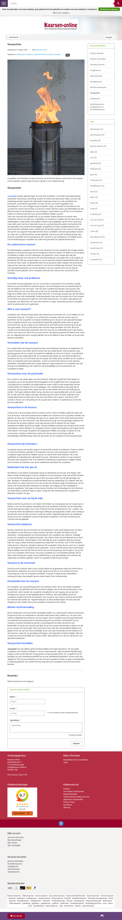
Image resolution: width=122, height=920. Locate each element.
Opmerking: (15, 720)
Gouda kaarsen (93, 896)
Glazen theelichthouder (75, 896)
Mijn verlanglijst (14, 845)
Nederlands (14, 37)
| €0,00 (17, 916)
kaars (93, 192)
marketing (95, 214)
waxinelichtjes (88, 906)
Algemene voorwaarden (73, 799)
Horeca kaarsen (107, 896)
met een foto (96, 220)
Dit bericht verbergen (109, 9)
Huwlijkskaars (97, 186)
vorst (44, 54)
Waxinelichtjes (96, 76)
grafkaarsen (46, 903)
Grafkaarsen (95, 99)
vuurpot (49, 54)
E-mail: (13, 709)
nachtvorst (38, 54)
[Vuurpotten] (46, 118)
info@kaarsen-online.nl (16, 767)
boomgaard (21, 54)
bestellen (95, 141)
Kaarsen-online (41, 50)
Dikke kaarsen (28, 896)
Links (65, 762)
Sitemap (66, 807)
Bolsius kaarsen (97, 53)
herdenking (96, 180)
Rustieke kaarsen (97, 65)
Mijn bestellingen (15, 840)
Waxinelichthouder (93, 901)
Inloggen (108, 37)
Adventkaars (96, 129)
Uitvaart (69, 901)
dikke (93, 152)
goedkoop (95, 163)
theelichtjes (96, 248)
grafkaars (35, 903)
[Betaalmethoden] (22, 888)
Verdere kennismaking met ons (76, 797)
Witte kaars (107, 901)
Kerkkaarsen (31, 898)
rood (61, 906)
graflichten (64, 903)
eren (93, 158)
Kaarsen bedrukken (98, 59)
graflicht (55, 903)
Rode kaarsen (57, 898)
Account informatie (16, 837)
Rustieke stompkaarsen (97, 898)
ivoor (105, 903)
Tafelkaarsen (35, 901)
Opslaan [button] (76, 743)
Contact (66, 789)
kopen (94, 203)
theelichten (96, 243)
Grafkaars (95, 169)
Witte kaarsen (15, 903)
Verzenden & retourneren (73, 791)
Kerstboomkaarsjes (98, 87)
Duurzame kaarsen (57, 896)
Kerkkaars (21, 898)
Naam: (13, 697)
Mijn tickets (12, 843)
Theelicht (46, 901)
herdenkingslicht (77, 903)
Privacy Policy (69, 802)
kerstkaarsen (38, 906)
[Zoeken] (118, 3)
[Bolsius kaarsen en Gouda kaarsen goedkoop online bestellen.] (61, 25)
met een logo (97, 226)
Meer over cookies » (61, 13)
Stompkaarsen (96, 82)
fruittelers (29, 54)
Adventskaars (97, 135)
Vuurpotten (14, 44)
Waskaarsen (79, 901)
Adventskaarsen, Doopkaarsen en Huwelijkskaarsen (97, 106)
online (94, 231)
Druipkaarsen (95, 70)
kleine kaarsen (52, 906)
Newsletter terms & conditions (75, 760)
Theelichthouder (58, 901)
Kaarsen (12, 898)
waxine (78, 906)
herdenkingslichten (93, 903)
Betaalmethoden (70, 794)
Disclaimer (67, 805)
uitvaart (94, 254)
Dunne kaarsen (41, 896)
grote (93, 175)
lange (93, 209)
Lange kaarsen (44, 898)
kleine (94, 197)
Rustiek (67, 898)
